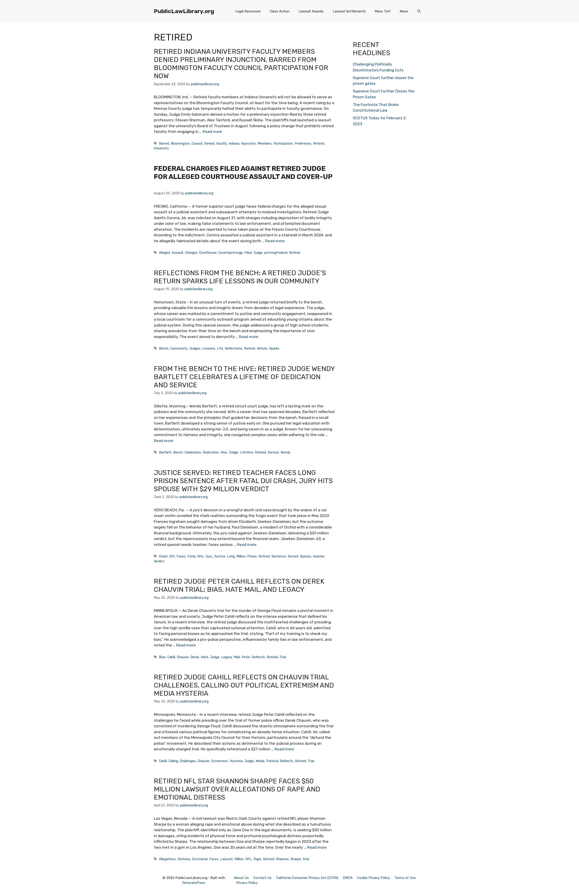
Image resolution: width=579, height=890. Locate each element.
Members (265, 143)
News (404, 11)
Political (272, 761)
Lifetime (246, 452)
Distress (184, 859)
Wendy (286, 452)
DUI (172, 556)
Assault (177, 253)
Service (273, 452)
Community (178, 348)
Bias (162, 657)
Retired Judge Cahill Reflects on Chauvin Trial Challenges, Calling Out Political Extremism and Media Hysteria (244, 685)
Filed (248, 253)
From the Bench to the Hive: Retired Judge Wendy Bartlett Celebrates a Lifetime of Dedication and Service (244, 377)
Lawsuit (226, 859)
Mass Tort (383, 11)
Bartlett (165, 452)
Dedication (211, 452)
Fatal (191, 556)
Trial (283, 657)
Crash (163, 556)
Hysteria (236, 761)
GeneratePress (193, 883)
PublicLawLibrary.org (184, 11)
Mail (237, 657)
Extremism (219, 761)
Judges (194, 348)
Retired (318, 143)
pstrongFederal (275, 253)
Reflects (258, 657)
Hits (200, 556)
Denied (209, 143)
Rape (257, 859)
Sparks (274, 348)
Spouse (305, 556)
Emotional (199, 859)
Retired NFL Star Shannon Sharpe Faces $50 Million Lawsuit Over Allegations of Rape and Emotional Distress (237, 789)
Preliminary (303, 143)
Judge (258, 253)
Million (240, 556)
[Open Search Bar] (419, 11)
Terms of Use (405, 878)
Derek (194, 657)
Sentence (278, 556)
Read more (212, 131)
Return (262, 348)
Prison (252, 556)
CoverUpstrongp (230, 253)
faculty (221, 143)
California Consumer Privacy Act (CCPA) (307, 878)
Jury (208, 556)
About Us (241, 878)
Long (231, 556)
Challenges (188, 761)
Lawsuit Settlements (349, 11)
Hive (224, 452)
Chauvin (183, 657)
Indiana (234, 143)
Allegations (167, 859)
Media (260, 761)
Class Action (280, 11)
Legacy (226, 657)
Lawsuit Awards (311, 11)
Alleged (164, 253)
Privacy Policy (247, 883)
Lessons (208, 348)
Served (293, 556)
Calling (173, 761)
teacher (318, 556)
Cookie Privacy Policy (373, 878)
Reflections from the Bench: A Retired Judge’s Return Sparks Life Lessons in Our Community (240, 277)
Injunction (248, 143)
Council (197, 143)
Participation (283, 143)
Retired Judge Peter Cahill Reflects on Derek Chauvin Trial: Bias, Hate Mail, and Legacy (239, 585)
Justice (219, 556)
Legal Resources (248, 11)
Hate (204, 657)
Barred (164, 143)
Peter (246, 657)
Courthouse (208, 253)
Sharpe (296, 859)
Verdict (159, 561)
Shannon (282, 859)
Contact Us (262, 878)
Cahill (171, 657)
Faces (181, 556)
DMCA (348, 878)
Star (306, 859)
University (161, 148)
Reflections (233, 348)
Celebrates (193, 452)
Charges (191, 253)
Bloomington (180, 143)
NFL (248, 859)
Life (220, 348)
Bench (163, 348)
